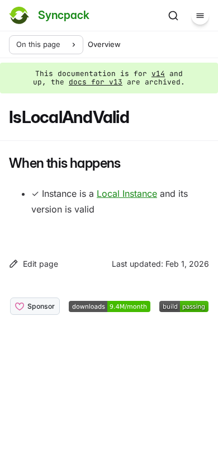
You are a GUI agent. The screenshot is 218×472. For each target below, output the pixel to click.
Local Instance (127, 193)
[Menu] (200, 16)
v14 (158, 73)
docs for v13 (95, 82)
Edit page (40, 263)
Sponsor (41, 306)
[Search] (173, 15)
